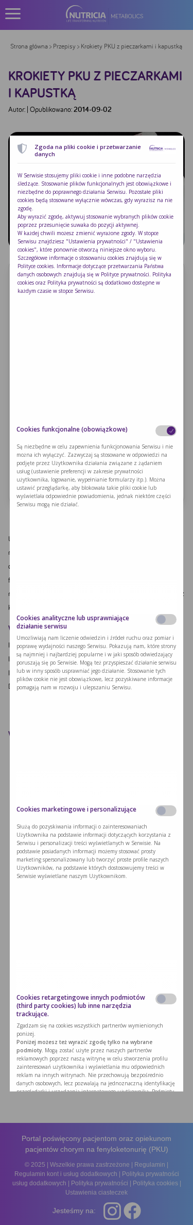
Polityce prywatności (125, 274)
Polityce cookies (35, 266)
